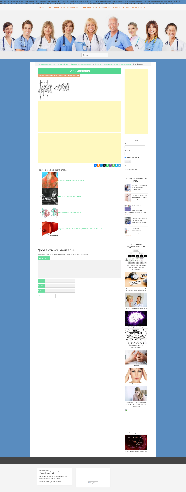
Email (40, 286)
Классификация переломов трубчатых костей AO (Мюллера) (136, 267)
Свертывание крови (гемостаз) (136, 451)
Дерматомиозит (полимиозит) (136, 308)
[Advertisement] (79, 116)
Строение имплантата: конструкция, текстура (139, 231)
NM (65, 75)
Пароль (127, 150)
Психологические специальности (129, 7)
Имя (40, 281)
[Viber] (110, 165)
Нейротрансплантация (136, 327)
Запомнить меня (132, 157)
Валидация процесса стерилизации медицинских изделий (139, 220)
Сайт (40, 291)
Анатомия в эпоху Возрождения (69, 196)
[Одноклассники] (98, 165)
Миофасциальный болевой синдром (71, 180)
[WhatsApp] (113, 165)
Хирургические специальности (95, 7)
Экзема (136, 365)
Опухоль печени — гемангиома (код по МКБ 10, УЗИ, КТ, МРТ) (80, 228)
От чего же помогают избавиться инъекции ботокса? (139, 198)
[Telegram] (119, 165)
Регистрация (129, 166)
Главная (40, 7)
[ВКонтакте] (95, 165)
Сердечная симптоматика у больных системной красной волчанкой (136, 404)
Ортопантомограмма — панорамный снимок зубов (139, 187)
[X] (104, 165)
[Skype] (116, 165)
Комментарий (43, 258)
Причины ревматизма (136, 433)
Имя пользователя (132, 144)
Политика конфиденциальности (50, 482)
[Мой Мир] (101, 165)
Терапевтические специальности (62, 7)
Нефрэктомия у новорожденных (69, 212)
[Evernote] (107, 165)
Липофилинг (136, 384)
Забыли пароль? (131, 169)
